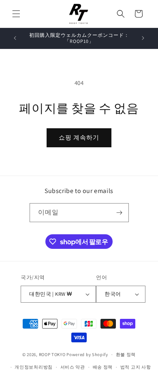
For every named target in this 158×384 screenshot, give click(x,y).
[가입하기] (119, 212)
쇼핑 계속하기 (79, 137)
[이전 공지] (15, 38)
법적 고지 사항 (135, 367)
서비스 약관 (72, 367)
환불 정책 (126, 354)
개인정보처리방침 (34, 367)
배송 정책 (103, 367)
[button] (16, 14)
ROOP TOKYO (52, 354)
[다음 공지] (143, 38)
